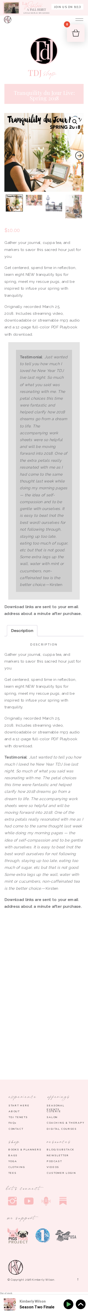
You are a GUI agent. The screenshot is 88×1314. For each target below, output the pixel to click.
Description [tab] (22, 630)
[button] (75, 122)
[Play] (69, 1304)
